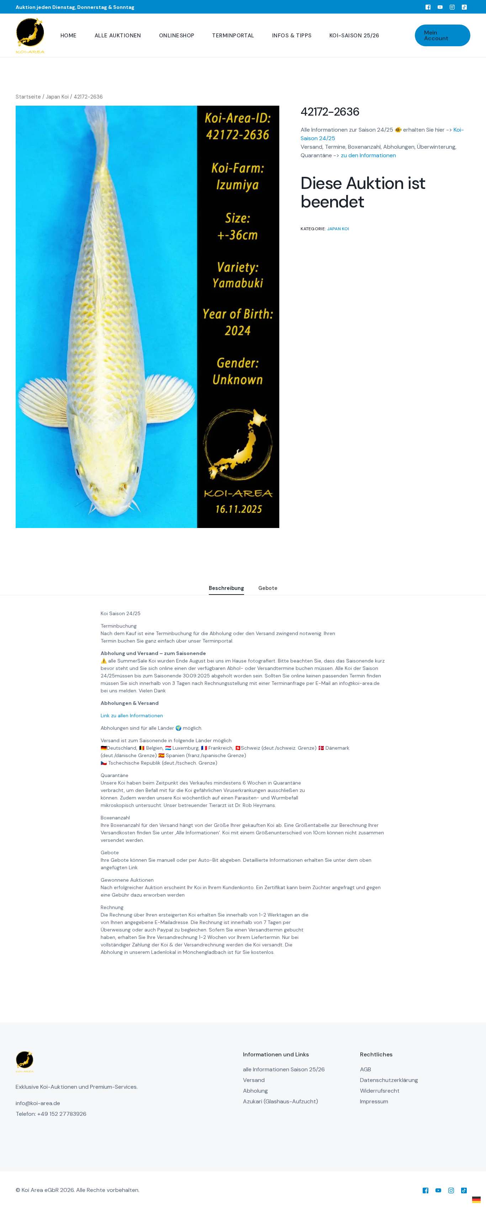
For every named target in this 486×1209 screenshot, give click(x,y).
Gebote (268, 588)
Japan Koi (57, 96)
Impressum (374, 1101)
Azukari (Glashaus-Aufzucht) (280, 1101)
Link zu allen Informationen (132, 715)
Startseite (28, 96)
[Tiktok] (464, 7)
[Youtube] (440, 7)
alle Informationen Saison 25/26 (284, 1069)
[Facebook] (428, 7)
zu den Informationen (368, 155)
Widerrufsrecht (380, 1090)
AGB (365, 1069)
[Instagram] (452, 7)
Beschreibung (226, 588)
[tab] (226, 588)
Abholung (255, 1090)
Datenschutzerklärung (389, 1080)
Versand (254, 1080)
